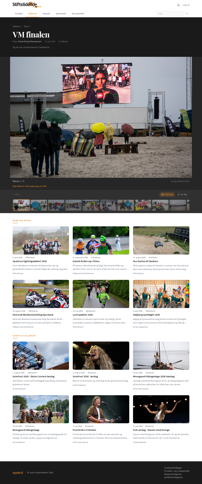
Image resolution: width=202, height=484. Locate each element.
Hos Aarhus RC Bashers (145, 261)
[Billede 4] (73, 205)
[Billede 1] (21, 205)
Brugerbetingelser (173, 474)
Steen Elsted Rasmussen (30, 41)
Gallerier (32, 13)
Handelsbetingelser (173, 477)
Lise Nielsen (20, 442)
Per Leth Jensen (142, 389)
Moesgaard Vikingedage (26, 430)
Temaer (46, 13)
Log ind (186, 5)
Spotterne (61, 13)
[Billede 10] (177, 205)
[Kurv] (178, 5)
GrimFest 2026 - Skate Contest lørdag (33, 376)
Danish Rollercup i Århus (86, 261)
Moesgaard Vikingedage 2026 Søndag (154, 376)
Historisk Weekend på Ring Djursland (33, 315)
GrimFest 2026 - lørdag (85, 376)
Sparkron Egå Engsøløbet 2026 (30, 261)
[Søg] (187, 13)
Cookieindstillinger (173, 468)
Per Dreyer (19, 273)
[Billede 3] (56, 205)
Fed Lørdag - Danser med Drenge (151, 430)
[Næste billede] (185, 117)
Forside (18, 13)
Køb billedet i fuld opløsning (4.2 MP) (30, 186)
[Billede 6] (108, 205)
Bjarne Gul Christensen (84, 273)
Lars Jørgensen (141, 327)
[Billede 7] (125, 205)
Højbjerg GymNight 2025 (146, 315)
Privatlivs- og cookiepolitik (176, 471)
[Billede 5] (91, 205)
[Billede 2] (39, 205)
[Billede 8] (143, 205)
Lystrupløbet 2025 (83, 315)
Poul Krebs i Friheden (84, 430)
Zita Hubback (20, 389)
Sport (26, 26)
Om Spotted (78, 13)
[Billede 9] (160, 205)
